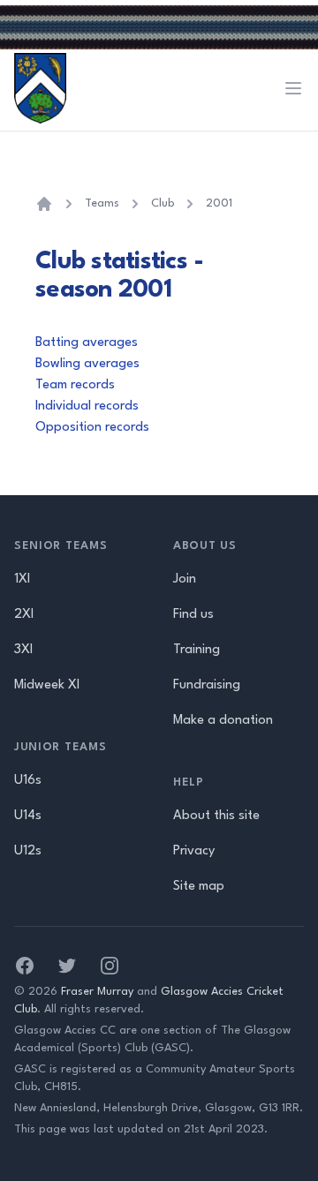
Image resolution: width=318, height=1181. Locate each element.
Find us (193, 614)
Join (184, 579)
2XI (24, 614)
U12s (28, 851)
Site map (198, 886)
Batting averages (86, 343)
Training (196, 650)
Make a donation (223, 720)
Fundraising (206, 685)
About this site (216, 816)
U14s (28, 816)
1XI (22, 579)
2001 (219, 203)
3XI (23, 650)
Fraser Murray (97, 991)
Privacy (194, 851)
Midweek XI (47, 685)
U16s (28, 780)
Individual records (87, 406)
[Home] (44, 204)
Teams (102, 203)
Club (162, 203)
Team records (75, 385)
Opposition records (92, 427)
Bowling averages (87, 364)
